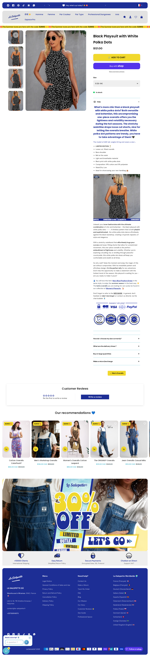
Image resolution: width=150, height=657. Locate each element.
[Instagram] (8, 5)
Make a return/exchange (103, 361)
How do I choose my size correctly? (107, 339)
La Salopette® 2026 (33, 649)
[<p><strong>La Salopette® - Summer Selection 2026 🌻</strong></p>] (75, 5)
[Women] (75, 439)
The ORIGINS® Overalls (104, 460)
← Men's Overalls (116, 373)
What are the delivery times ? (104, 346)
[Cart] (141, 17)
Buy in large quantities (102, 354)
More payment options (116, 72)
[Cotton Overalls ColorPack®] (16, 439)
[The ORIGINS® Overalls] (104, 439)
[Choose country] (140, 5)
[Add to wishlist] (27, 423)
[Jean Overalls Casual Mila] (134, 439)
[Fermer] (37, 597)
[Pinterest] (18, 5)
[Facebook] (13, 5)
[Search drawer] (125, 17)
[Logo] (14, 17)
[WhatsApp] (33, 5)
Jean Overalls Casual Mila (134, 460)
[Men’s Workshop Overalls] (46, 439)
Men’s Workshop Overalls (45, 460)
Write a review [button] (95, 397)
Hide (99, 102)
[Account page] (130, 17)
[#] (75, 515)
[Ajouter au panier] (6, 449)
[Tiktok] (23, 5)
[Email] (28, 5)
